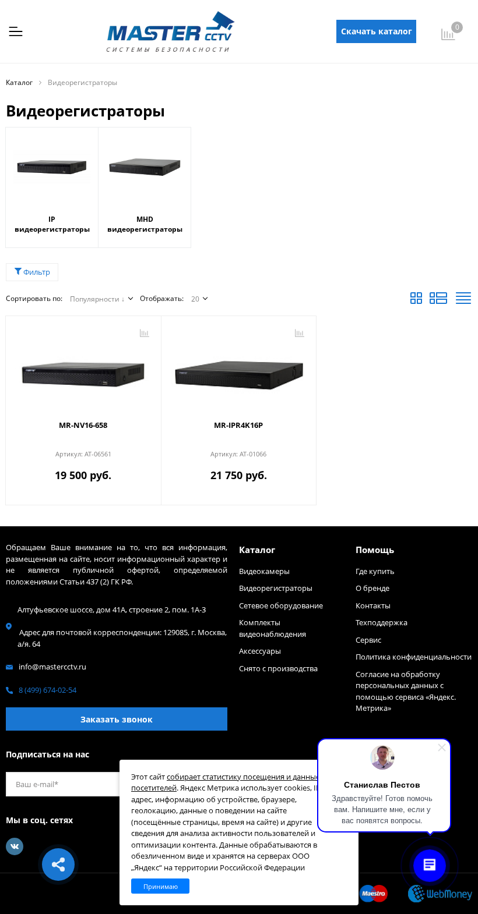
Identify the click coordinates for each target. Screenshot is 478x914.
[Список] (438, 301)
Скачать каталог (376, 31)
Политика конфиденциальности (414, 656)
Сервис (368, 640)
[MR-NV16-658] (83, 369)
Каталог (257, 549)
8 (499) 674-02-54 (47, 690)
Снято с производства (278, 668)
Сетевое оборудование (281, 605)
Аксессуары (260, 651)
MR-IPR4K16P (238, 425)
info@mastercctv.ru (52, 666)
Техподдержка (381, 622)
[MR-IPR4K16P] (239, 369)
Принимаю (160, 886)
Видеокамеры (264, 571)
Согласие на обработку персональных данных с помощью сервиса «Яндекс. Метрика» (406, 691)
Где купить (375, 571)
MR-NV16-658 (83, 425)
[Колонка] (463, 301)
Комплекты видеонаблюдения (272, 628)
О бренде (372, 588)
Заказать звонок (116, 719)
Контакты (373, 605)
